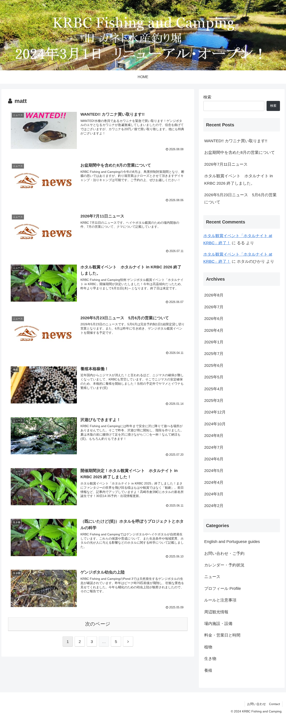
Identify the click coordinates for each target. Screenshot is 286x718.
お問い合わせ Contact (263, 704)
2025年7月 (213, 353)
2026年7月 (213, 307)
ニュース (212, 576)
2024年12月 (215, 412)
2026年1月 (213, 342)
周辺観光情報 (216, 611)
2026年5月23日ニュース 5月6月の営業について (240, 198)
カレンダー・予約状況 (224, 565)
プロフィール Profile (222, 588)
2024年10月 (215, 424)
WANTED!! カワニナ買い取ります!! (235, 141)
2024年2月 (213, 505)
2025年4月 (213, 388)
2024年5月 (213, 470)
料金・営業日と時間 (222, 635)
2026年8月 (213, 295)
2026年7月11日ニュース (226, 164)
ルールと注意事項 (220, 600)
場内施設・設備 (218, 623)
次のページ (97, 624)
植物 (208, 647)
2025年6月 (213, 365)
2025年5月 (213, 377)
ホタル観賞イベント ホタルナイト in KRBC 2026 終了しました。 (238, 179)
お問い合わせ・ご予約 (224, 553)
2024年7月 (213, 447)
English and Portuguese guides (232, 541)
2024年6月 (213, 459)
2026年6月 (213, 318)
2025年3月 (213, 400)
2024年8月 (213, 435)
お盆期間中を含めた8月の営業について (239, 152)
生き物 (210, 658)
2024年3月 (213, 494)
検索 (207, 97)
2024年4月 (213, 482)
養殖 (208, 670)
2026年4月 (213, 330)
